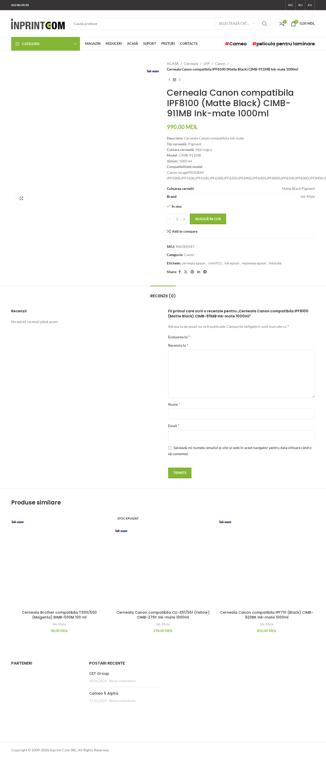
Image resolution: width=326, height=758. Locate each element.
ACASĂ (173, 63)
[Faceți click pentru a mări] (21, 198)
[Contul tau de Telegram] (205, 272)
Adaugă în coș (208, 219)
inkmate (275, 263)
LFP (206, 63)
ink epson (231, 263)
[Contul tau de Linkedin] (199, 272)
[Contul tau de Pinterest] (192, 272)
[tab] (163, 293)
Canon (220, 63)
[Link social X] (185, 272)
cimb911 (215, 263)
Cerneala (191, 63)
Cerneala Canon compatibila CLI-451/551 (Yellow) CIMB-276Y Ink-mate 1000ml (163, 615)
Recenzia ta (178, 345)
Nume (174, 404)
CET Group (99, 673)
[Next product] (179, 79)
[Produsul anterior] (169, 79)
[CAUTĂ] (264, 24)
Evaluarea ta (179, 337)
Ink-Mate (59, 624)
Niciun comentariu (122, 681)
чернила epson (254, 263)
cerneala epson (193, 263)
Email (173, 425)
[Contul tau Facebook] (179, 272)
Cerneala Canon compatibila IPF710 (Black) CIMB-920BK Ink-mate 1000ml (266, 615)
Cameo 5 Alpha (103, 693)
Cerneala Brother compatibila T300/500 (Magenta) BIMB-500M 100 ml (59, 615)
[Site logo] (38, 23)
